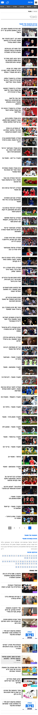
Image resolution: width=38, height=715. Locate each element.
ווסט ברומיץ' (33, 546)
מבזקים (22, 6)
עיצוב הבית (4, 546)
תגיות (30, 2)
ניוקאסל (18, 544)
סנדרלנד (9, 546)
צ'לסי (2, 542)
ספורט (15, 6)
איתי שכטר (34, 544)
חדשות (29, 6)
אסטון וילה (13, 544)
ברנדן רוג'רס (18, 546)
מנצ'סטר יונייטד (15, 542)
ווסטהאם (23, 544)
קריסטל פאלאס (26, 546)
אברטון (29, 544)
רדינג (2, 549)
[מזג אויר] (7, 2)
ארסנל (30, 542)
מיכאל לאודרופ (5, 544)
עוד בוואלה (33, 571)
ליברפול (35, 542)
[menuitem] (28, 7)
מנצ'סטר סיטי (24, 542)
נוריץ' (13, 546)
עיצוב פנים (34, 549)
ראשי (35, 6)
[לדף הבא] (9, 528)
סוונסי (30, 11)
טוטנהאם (7, 542)
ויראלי (8, 6)
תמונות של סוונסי (30, 535)
